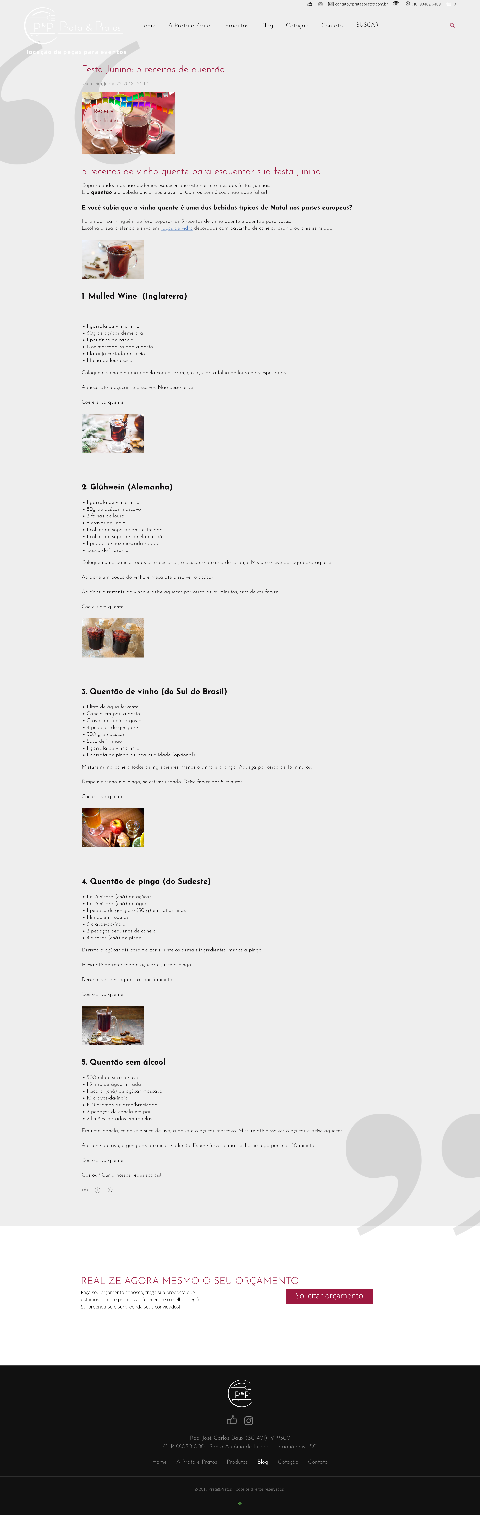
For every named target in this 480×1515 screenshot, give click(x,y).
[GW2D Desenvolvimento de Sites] (240, 1503)
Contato (332, 26)
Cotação (297, 26)
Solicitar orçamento (329, 1295)
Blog (267, 26)
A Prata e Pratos (190, 26)
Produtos (236, 26)
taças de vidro (177, 228)
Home (147, 26)
